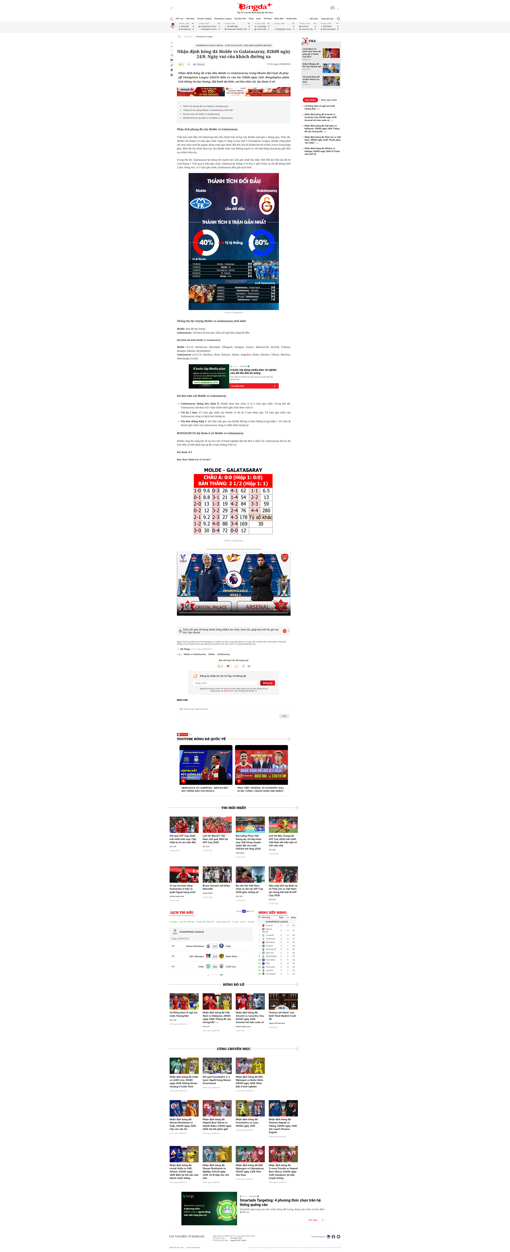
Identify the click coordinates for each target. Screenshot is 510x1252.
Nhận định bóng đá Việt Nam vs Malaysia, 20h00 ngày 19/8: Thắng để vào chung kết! (217, 1017)
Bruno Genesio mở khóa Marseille (216, 887)
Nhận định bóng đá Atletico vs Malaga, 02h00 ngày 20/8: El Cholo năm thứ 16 (322, 151)
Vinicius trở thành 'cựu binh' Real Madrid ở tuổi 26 (282, 1016)
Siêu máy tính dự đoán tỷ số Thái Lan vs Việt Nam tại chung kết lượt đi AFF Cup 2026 (283, 890)
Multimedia (291, 18)
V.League (174, 921)
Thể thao (268, 18)
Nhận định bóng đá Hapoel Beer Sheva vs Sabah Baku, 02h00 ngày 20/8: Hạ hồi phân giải (217, 1124)
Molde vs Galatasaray (195, 654)
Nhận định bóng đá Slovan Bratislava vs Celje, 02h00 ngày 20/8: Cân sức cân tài (183, 1124)
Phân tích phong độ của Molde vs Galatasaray (205, 106)
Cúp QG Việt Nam (187, 921)
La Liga (235, 921)
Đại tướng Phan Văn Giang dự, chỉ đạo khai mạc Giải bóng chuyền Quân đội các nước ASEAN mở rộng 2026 (248, 842)
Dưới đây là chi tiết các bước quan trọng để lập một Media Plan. (251, 378)
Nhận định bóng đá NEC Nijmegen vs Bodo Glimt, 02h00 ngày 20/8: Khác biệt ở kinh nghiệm (250, 1081)
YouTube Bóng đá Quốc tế (201, 739)
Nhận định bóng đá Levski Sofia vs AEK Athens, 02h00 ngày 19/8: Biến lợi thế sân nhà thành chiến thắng (184, 1172)
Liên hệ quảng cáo (193, 1247)
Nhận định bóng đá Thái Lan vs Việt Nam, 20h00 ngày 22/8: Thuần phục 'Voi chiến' (323, 140)
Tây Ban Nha (240, 18)
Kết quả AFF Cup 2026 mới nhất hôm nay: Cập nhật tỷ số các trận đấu (183, 839)
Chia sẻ (200, 64)
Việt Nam (190, 18)
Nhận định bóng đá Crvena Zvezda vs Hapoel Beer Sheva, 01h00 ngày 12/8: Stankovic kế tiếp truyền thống (283, 1172)
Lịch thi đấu (182, 912)
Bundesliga (253, 921)
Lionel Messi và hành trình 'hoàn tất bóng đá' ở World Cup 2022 (312, 53)
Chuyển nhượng (204, 18)
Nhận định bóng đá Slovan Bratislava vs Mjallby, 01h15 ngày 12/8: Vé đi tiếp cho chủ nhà (216, 1172)
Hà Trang (185, 649)
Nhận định (279, 18)
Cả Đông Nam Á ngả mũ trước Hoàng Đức (183, 1014)
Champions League (223, 18)
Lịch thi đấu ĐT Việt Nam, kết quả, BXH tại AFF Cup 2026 (215, 839)
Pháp (251, 18)
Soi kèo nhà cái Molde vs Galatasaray (201, 114)
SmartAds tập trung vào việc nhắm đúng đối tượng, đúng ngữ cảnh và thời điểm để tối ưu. (282, 1210)
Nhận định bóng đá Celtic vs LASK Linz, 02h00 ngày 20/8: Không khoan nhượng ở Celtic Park (184, 1081)
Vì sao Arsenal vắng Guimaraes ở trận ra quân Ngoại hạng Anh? (183, 889)
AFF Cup (179, 18)
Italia (258, 18)
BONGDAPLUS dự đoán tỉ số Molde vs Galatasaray (208, 118)
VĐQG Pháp (207, 893)
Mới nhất (314, 19)
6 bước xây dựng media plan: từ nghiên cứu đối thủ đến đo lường (253, 371)
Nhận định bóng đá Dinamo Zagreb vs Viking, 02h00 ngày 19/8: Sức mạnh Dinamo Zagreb (283, 1126)
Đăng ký (267, 682)
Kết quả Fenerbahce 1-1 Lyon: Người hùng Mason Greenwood (217, 1080)
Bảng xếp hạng (272, 912)
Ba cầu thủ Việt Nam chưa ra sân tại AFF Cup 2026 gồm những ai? (249, 889)
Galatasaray (223, 654)
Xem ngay (313, 1220)
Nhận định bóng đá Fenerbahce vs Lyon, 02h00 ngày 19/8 (247, 1122)
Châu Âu (188, 36)
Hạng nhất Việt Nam (205, 921)
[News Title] (172, 70)
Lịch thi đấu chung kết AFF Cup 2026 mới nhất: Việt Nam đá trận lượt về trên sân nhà (283, 840)
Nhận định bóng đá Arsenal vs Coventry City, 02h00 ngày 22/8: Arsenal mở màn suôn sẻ (250, 1017)
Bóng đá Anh (327, 19)
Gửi (284, 716)
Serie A (243, 921)
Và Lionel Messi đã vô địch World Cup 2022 (311, 79)
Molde (212, 654)
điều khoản (228, 691)
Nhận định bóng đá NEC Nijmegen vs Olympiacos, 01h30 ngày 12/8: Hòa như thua (250, 1170)
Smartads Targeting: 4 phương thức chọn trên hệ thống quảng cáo (280, 1202)
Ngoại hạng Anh (177, 896)
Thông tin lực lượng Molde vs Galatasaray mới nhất (208, 110)
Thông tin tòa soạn (176, 1247)
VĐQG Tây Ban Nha (277, 1023)
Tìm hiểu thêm (237, 386)
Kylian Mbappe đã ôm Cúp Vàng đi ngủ (312, 65)
